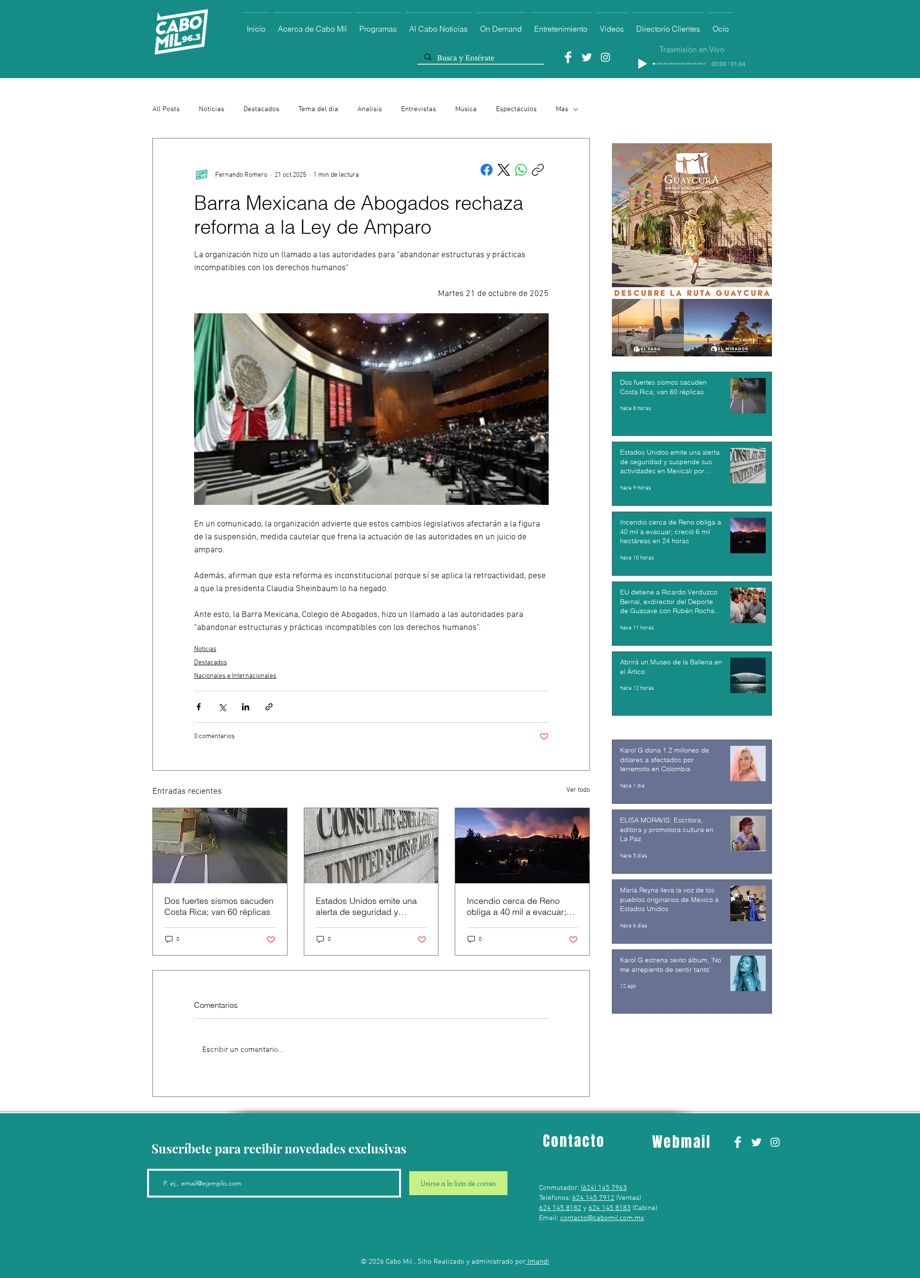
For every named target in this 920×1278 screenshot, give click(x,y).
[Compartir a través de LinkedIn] (245, 706)
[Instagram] (605, 57)
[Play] (642, 63)
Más (562, 109)
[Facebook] (568, 57)
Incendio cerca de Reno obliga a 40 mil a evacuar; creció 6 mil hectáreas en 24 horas (521, 906)
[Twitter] (587, 57)
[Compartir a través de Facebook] (198, 706)
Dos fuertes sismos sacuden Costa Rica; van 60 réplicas (219, 906)
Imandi (537, 1261)
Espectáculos (516, 109)
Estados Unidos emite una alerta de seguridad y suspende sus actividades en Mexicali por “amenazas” (370, 906)
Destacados (261, 109)
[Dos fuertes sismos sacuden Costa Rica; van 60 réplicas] (220, 845)
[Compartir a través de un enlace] (269, 706)
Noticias (211, 109)
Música (466, 109)
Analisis (369, 109)
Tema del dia (318, 109)
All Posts (166, 109)
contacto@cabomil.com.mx (602, 1218)
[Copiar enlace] (538, 170)
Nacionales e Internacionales (235, 676)
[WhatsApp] (521, 170)
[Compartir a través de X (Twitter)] (222, 706)
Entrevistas (418, 109)
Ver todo (578, 790)
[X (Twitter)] (503, 170)
